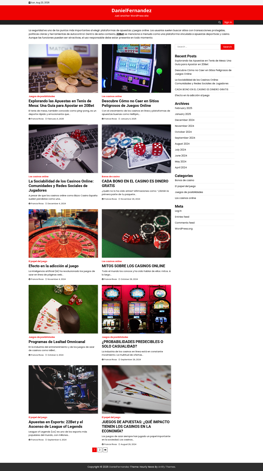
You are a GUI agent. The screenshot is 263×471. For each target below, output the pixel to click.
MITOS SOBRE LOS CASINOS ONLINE (133, 266)
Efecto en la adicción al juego (54, 266)
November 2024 (184, 126)
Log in (178, 211)
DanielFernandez (131, 10)
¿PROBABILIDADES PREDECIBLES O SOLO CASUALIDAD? (132, 344)
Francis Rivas (37, 118)
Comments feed (185, 223)
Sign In (228, 22)
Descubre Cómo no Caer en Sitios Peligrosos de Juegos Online (130, 103)
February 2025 (183, 108)
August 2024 (182, 144)
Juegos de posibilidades (42, 96)
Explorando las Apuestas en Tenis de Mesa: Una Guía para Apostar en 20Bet (61, 103)
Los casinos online (112, 96)
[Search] (219, 22)
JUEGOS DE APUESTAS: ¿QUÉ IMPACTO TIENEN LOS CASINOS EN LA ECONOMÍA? (136, 426)
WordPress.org (184, 229)
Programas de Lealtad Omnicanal (57, 342)
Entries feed (182, 217)
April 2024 (181, 167)
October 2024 (183, 132)
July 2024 (180, 150)
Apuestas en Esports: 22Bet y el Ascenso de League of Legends (56, 424)
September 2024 (185, 138)
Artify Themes (166, 467)
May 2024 (180, 161)
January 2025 (183, 114)
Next (105, 450)
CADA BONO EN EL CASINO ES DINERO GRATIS (201, 89)
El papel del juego (38, 261)
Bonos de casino (111, 176)
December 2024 (185, 120)
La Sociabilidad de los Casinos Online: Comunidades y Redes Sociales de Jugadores (61, 186)
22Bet (120, 34)
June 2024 (181, 156)
